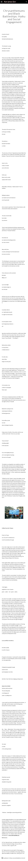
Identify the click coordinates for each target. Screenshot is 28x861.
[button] (1, 2)
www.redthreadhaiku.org (14, 835)
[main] (14, 16)
